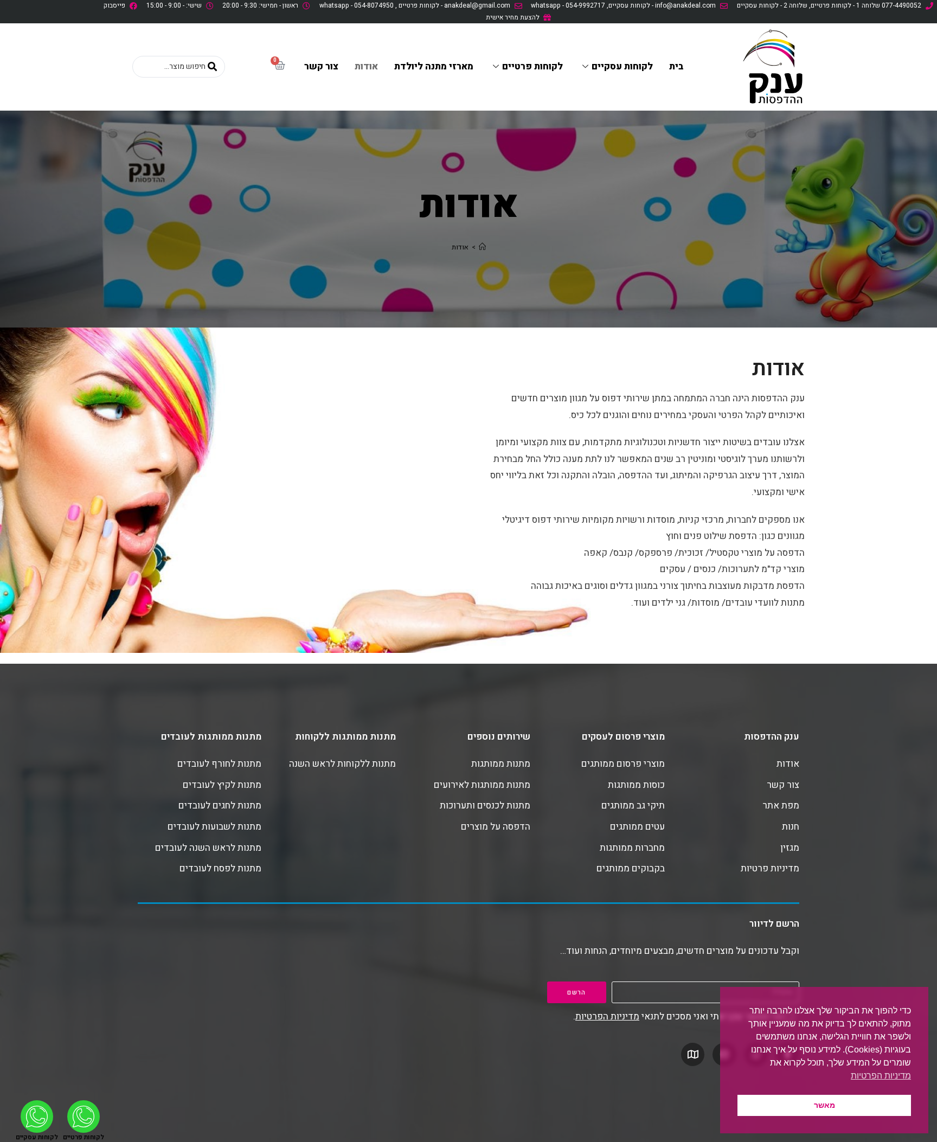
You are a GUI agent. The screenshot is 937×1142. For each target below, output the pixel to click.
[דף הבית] (482, 247)
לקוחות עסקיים (622, 66)
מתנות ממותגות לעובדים (211, 736)
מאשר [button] (824, 1105)
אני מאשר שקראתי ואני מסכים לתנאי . (678, 1016)
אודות (366, 66)
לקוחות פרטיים (532, 66)
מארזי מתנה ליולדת (433, 66)
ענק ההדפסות (771, 736)
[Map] (692, 1054)
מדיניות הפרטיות (607, 1016)
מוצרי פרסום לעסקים (623, 736)
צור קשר (321, 66)
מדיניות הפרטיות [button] (881, 1075)
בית (676, 66)
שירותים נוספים (498, 736)
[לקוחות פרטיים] (83, 1116)
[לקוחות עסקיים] (37, 1116)
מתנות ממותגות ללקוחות (345, 736)
